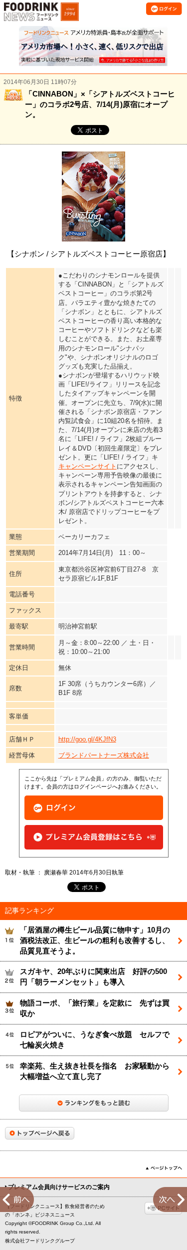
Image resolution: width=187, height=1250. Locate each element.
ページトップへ (164, 1168)
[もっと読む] (94, 1103)
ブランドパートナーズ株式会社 (103, 755)
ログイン (93, 808)
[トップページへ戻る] (39, 1133)
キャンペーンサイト (87, 466)
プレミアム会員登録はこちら (93, 837)
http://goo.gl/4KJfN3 (87, 739)
